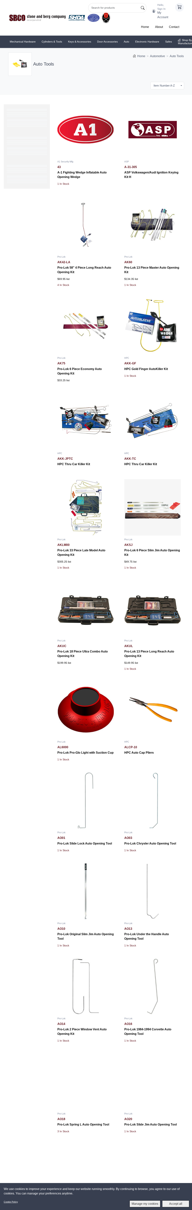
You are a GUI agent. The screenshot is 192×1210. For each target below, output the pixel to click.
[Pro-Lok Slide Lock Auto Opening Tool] (85, 800)
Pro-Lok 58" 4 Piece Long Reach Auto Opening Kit (84, 270)
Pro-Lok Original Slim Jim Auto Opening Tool (85, 936)
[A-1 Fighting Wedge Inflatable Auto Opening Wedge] (85, 129)
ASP (15, 144)
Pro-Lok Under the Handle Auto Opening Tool (146, 936)
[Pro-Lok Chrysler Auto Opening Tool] (152, 800)
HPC (16, 149)
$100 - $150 (20, 220)
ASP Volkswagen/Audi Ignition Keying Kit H (151, 175)
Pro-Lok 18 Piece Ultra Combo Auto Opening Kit (82, 654)
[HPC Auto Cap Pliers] (152, 710)
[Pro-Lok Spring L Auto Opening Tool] (85, 1081)
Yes (15, 333)
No (14, 268)
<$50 (16, 209)
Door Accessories (107, 41)
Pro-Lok (61, 257)
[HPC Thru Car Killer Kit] (85, 421)
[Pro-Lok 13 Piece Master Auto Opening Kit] (152, 225)
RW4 (16, 316)
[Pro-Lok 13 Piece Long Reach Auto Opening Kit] (152, 608)
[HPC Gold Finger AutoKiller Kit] (152, 326)
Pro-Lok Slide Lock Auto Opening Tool (84, 843)
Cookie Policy (11, 1202)
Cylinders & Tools (52, 41)
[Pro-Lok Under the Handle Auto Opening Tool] (152, 891)
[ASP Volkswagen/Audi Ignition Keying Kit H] (152, 129)
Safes (168, 41)
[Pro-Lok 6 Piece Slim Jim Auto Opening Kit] (152, 507)
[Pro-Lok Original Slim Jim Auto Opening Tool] (85, 891)
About (159, 26)
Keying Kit (19, 284)
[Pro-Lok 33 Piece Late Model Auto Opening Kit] (85, 507)
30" (15, 246)
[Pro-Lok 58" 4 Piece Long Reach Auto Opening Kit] (85, 225)
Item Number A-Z (164, 85)
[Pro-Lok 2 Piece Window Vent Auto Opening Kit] (85, 986)
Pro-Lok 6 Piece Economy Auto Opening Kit (79, 371)
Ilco (15, 155)
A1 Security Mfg (22, 134)
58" (15, 251)
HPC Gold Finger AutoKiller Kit (146, 369)
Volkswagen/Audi (23, 300)
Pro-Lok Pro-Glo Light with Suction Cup (85, 752)
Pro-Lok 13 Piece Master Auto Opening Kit (151, 270)
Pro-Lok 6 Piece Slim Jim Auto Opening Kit (152, 552)
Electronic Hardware (147, 41)
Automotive (157, 56)
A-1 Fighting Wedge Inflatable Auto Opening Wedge (82, 175)
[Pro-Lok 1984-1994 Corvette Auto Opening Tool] (152, 986)
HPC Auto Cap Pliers (139, 752)
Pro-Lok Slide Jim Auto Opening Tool (150, 1124)
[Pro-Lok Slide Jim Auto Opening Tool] (152, 1081)
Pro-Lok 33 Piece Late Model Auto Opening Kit (81, 552)
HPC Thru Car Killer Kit (73, 464)
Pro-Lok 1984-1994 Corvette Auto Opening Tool (147, 1031)
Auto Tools (177, 56)
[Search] (142, 7)
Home (145, 26)
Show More (27, 163)
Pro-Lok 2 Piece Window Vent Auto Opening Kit (82, 1031)
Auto (126, 41)
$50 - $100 (19, 214)
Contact (174, 26)
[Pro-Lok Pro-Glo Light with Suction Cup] (85, 710)
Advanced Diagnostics (26, 139)
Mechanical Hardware (23, 41)
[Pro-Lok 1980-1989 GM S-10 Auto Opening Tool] (152, 1172)
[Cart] (179, 7)
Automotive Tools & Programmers (24, 192)
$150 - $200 (20, 225)
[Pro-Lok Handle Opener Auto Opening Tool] (85, 1172)
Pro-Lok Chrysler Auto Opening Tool (150, 843)
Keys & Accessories (79, 41)
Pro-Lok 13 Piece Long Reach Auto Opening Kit (149, 654)
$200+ (17, 230)
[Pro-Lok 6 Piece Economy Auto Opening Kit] (85, 326)
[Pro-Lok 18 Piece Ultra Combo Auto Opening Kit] (85, 608)
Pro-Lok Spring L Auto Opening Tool (83, 1124)
